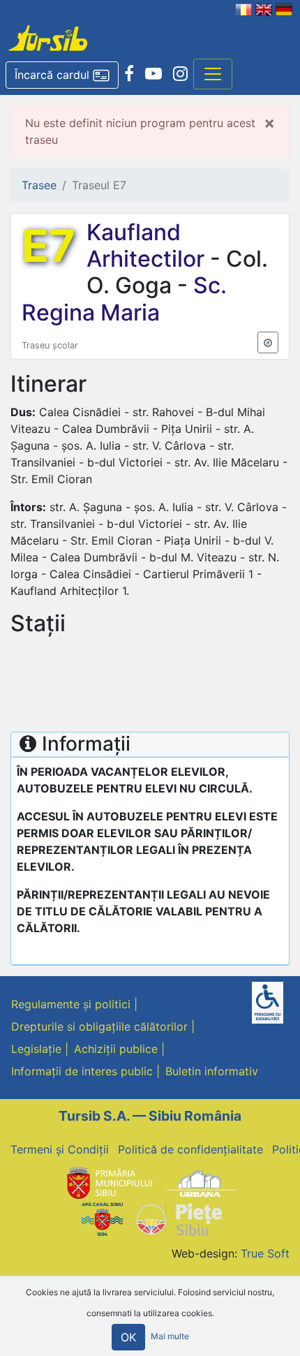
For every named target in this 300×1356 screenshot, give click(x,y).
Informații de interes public (82, 1071)
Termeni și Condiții (59, 1149)
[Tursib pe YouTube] (153, 74)
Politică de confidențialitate (190, 1149)
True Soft (265, 1253)
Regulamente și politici (70, 1004)
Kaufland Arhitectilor (148, 245)
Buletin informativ (211, 1071)
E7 (48, 245)
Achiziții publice (116, 1049)
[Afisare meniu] (212, 74)
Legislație (36, 1049)
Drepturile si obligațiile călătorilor (99, 1026)
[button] (62, 75)
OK (128, 1337)
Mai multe (170, 1336)
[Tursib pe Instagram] (180, 74)
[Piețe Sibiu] (178, 1218)
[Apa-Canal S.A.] (102, 1218)
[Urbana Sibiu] (201, 1183)
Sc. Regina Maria (124, 298)
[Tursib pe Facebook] (129, 74)
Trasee (39, 185)
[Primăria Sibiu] (108, 1183)
